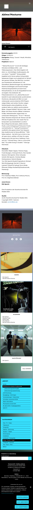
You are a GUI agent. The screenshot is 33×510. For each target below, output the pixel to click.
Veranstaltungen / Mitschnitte (11, 397)
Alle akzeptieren (21, 507)
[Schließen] (30, 487)
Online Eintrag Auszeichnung (12, 390)
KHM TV (5, 408)
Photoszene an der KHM (9, 403)
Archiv (4, 384)
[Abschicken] (30, 458)
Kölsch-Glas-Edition (8, 401)
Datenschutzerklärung (7, 493)
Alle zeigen (26, 368)
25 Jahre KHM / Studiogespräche (12, 405)
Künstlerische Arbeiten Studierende (12, 386)
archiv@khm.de (13, 202)
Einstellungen (22, 497)
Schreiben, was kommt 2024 (10, 399)
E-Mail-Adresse (5, 455)
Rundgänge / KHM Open (9, 395)
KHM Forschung (7, 393)
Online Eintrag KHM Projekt (11, 388)
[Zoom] (12, 221)
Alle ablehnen (22, 502)
